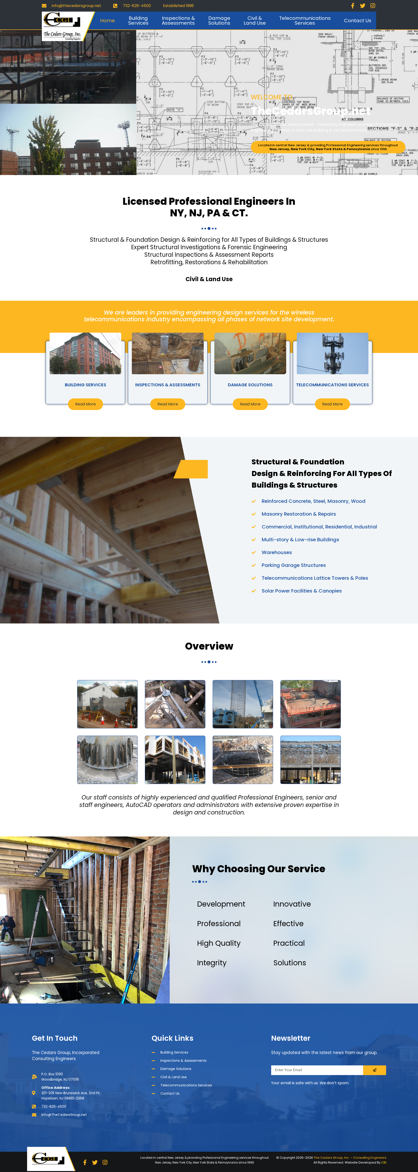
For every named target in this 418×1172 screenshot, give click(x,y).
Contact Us (357, 20)
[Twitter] (362, 5)
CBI (383, 1162)
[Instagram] (373, 5)
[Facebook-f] (352, 5)
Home (107, 20)
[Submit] (374, 1070)
